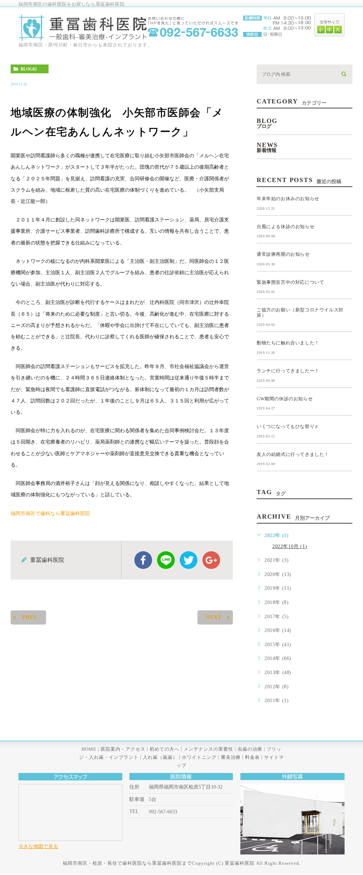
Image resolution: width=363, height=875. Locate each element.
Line (166, 560)
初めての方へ (164, 748)
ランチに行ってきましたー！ (288, 370)
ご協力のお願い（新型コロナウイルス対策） (300, 312)
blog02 (29, 69)
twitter (188, 560)
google (211, 560)
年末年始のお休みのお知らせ (288, 198)
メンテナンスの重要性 (208, 748)
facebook (143, 560)
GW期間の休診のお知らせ (285, 398)
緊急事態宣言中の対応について (290, 281)
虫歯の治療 (250, 748)
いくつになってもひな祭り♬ (288, 426)
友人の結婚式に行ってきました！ (293, 454)
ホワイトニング (199, 757)
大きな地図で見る (38, 846)
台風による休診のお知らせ (285, 226)
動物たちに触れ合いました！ (288, 342)
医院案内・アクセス (123, 748)
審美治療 (231, 757)
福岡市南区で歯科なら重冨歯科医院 (50, 513)
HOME (89, 748)
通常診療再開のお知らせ (283, 254)
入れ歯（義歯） (160, 757)
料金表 (252, 757)
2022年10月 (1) (289, 546)
